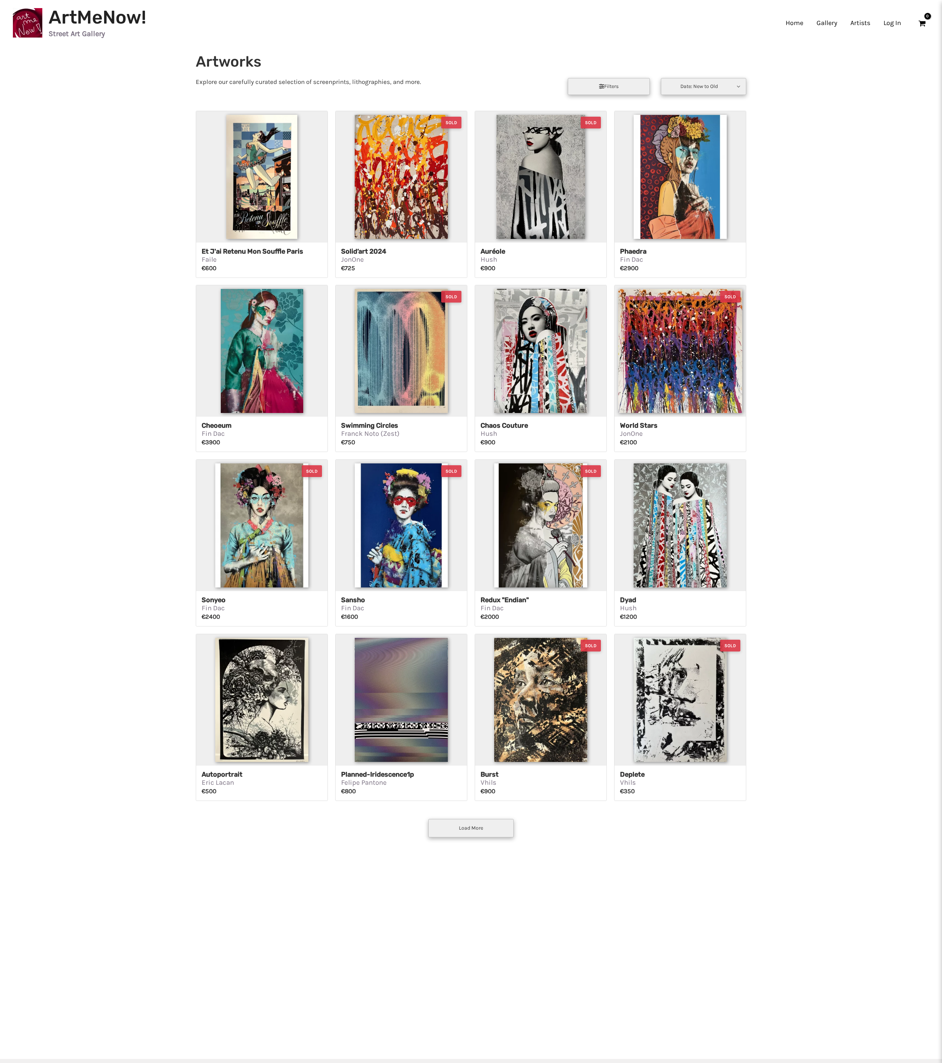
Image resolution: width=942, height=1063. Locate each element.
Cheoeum (216, 425)
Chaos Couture (504, 425)
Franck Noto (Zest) (370, 434)
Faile (209, 259)
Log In (892, 23)
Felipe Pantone (364, 782)
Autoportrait (222, 774)
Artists (860, 23)
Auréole (493, 251)
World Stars (639, 425)
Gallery (827, 23)
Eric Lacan (218, 782)
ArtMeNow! (97, 17)
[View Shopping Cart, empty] (922, 23)
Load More (471, 828)
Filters (611, 86)
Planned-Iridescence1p (377, 774)
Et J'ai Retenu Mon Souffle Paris (252, 251)
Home (794, 23)
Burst (490, 774)
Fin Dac (631, 259)
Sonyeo (214, 600)
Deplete (632, 774)
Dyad (628, 600)
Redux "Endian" (505, 600)
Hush (489, 259)
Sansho (353, 600)
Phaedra (633, 251)
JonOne (352, 259)
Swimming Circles (369, 425)
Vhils (488, 782)
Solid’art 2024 (363, 251)
